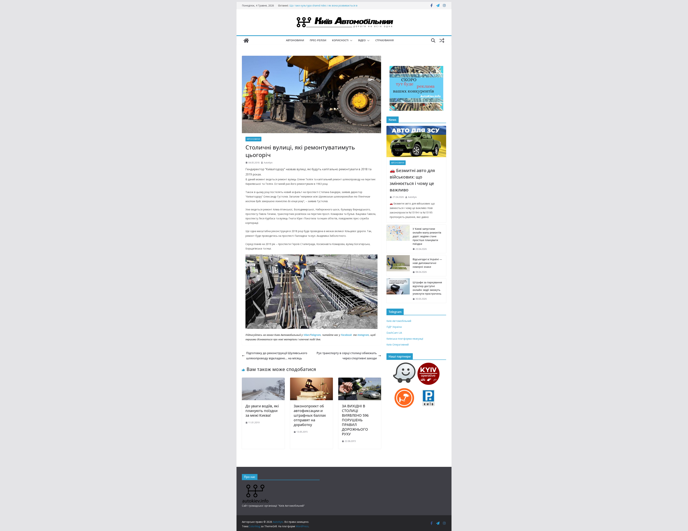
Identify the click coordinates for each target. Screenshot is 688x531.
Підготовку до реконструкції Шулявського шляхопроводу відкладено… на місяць (276, 355)
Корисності (340, 40)
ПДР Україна (394, 326)
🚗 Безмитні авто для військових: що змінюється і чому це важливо (412, 180)
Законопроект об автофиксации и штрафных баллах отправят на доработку (310, 415)
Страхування (384, 40)
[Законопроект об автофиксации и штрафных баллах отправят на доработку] (311, 380)
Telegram (315, 335)
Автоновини (295, 40)
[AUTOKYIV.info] (255, 486)
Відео (362, 40)
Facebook (346, 335)
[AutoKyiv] (246, 40)
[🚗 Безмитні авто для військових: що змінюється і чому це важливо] (416, 141)
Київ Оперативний (397, 344)
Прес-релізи (318, 40)
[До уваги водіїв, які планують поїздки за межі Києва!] (263, 380)
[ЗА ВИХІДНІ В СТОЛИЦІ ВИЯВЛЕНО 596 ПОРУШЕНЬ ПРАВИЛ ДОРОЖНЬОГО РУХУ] (359, 380)
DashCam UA (394, 332)
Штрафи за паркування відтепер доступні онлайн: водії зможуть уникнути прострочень (427, 288)
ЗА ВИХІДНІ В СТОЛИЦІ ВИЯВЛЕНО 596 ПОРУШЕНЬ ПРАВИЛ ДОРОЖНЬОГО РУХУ (355, 420)
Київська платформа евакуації (404, 338)
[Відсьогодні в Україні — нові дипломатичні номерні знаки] (398, 265)
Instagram (363, 335)
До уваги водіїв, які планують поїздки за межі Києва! (262, 411)
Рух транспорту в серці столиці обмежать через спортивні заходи (347, 355)
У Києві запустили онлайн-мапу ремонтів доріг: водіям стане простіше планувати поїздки (427, 236)
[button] (350, 40)
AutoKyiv (268, 162)
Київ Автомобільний (398, 321)
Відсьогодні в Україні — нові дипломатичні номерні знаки (324, 4)
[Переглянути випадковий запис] (442, 40)
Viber (306, 335)
